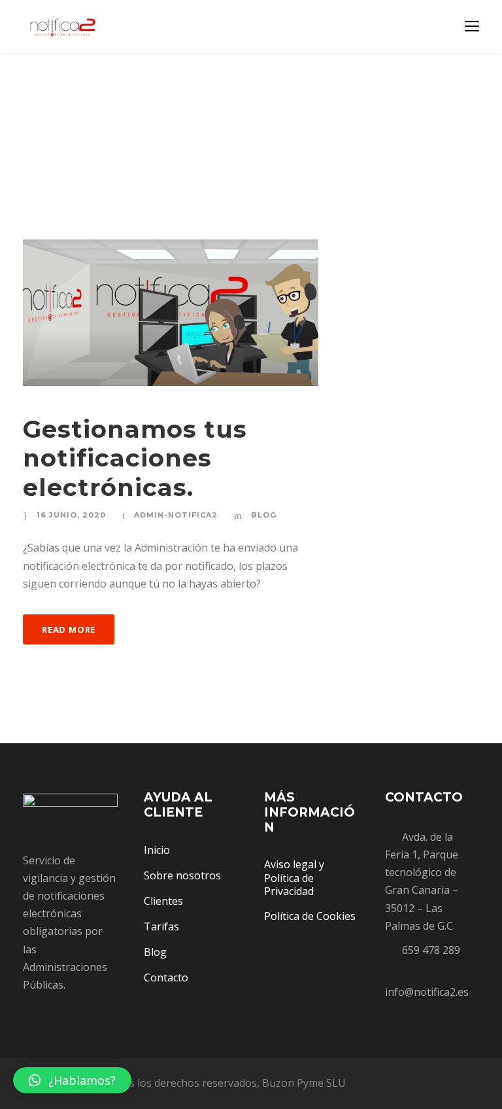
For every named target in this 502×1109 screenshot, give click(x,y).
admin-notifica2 (176, 514)
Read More (68, 629)
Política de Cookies (310, 916)
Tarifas (161, 926)
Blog (263, 514)
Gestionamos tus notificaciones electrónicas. (135, 458)
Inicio (157, 850)
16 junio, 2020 (71, 514)
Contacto (166, 977)
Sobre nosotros (182, 875)
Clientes (163, 901)
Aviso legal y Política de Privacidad (294, 877)
